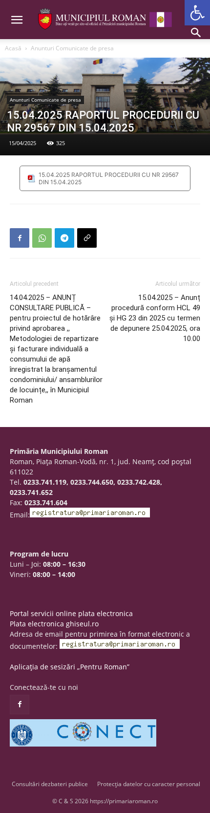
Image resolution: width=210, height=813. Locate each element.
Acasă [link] (13, 48)
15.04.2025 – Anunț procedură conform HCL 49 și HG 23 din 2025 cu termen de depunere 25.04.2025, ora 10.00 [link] (154, 318)
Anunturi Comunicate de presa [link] (72, 48)
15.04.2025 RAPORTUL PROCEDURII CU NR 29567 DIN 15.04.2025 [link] (109, 178)
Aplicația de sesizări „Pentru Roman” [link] (69, 666)
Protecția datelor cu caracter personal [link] (148, 784)
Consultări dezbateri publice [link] (50, 784)
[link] (197, 12)
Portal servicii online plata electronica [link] (71, 613)
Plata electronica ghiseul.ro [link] (54, 623)
